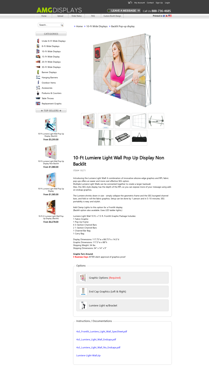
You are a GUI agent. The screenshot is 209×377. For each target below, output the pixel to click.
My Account (139, 2)
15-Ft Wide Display (51, 56)
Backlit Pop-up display (123, 26)
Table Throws (48, 98)
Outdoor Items (49, 82)
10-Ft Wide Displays (51, 51)
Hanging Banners (50, 77)
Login (167, 2)
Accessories (47, 87)
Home (79, 26)
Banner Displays (49, 72)
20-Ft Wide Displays (51, 61)
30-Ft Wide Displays (51, 67)
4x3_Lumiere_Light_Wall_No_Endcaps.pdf (98, 347)
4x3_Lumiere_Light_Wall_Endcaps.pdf (96, 339)
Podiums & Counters (51, 93)
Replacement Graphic (52, 103)
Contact (150, 2)
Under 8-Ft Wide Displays (53, 40)
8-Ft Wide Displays (50, 46)
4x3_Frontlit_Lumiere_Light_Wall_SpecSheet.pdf (101, 331)
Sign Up (159, 2)
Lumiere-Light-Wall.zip (88, 355)
